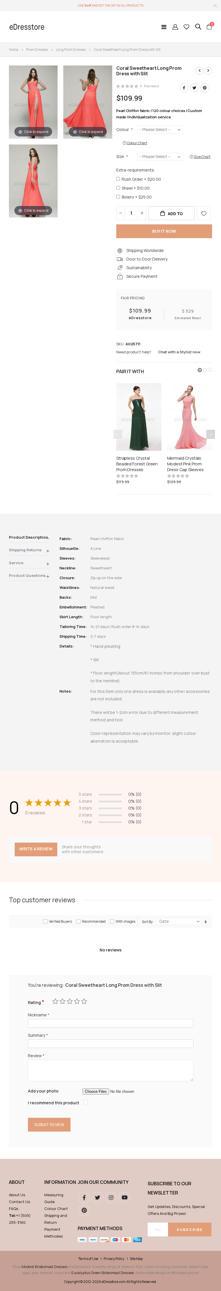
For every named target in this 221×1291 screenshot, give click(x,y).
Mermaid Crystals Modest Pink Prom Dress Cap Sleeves (185, 464)
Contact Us (19, 1201)
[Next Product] (208, 71)
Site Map (136, 1259)
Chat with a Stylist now (179, 351)
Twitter (194, 87)
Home (13, 49)
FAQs (13, 1208)
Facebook (183, 87)
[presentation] (210, 434)
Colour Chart (56, 1208)
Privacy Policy (114, 1259)
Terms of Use (88, 1259)
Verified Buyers (60, 921)
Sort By (147, 921)
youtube (124, 1197)
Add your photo (43, 1091)
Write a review (36, 848)
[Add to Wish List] (204, 213)
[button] (199, 370)
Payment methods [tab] (100, 1228)
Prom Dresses (37, 49)
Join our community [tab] (103, 1182)
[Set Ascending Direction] (205, 922)
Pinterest (204, 87)
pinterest (84, 1210)
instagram (111, 1197)
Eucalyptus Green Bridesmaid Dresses (102, 1272)
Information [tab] (58, 1182)
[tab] (29, 538)
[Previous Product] (199, 71)
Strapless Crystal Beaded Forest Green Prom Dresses (137, 464)
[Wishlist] (186, 26)
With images (125, 921)
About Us (17, 1194)
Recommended (94, 921)
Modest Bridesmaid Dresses (44, 1266)
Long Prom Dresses (71, 49)
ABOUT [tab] (17, 1182)
